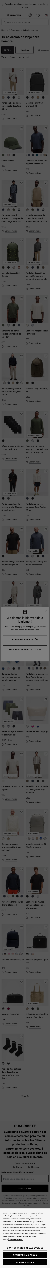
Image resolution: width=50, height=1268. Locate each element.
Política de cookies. (15, 1239)
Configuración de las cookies (25, 1247)
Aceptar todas (25, 1262)
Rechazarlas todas (25, 1254)
